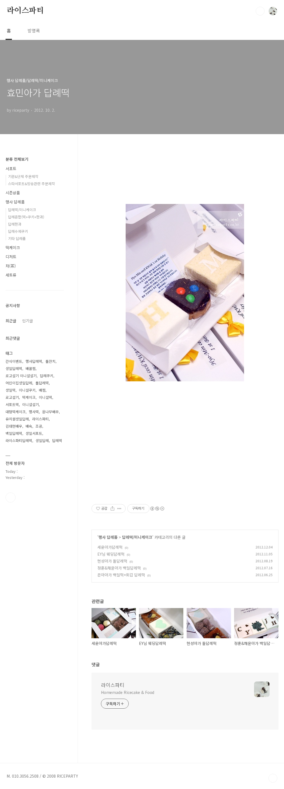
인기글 (27, 320)
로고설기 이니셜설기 (21, 375)
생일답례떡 (14, 368)
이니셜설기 (30, 404)
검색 (260, 11)
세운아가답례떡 (110, 547)
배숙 (29, 426)
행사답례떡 (34, 361)
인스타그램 (11, 497)
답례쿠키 (46, 375)
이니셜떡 (45, 397)
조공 (39, 426)
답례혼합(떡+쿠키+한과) (26, 216)
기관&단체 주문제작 (23, 176)
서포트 (11, 168)
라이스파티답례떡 (19, 440)
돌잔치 (50, 361)
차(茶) (11, 266)
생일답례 (42, 440)
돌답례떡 (42, 382)
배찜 (42, 390)
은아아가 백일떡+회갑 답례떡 (121, 575)
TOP (272, 778)
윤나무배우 (50, 411)
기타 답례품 (17, 238)
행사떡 (34, 411)
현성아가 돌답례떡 (112, 561)
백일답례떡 (14, 433)
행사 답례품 (108, 537)
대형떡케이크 (16, 411)
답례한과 (14, 224)
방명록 (33, 30)
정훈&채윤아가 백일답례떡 (119, 568)
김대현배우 (14, 426)
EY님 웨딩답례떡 (111, 554)
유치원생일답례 (17, 419)
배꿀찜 (31, 368)
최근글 (11, 320)
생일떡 (11, 390)
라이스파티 (25, 11)
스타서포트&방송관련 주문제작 (31, 183)
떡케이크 (13, 247)
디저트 (11, 256)
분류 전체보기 (17, 159)
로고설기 (12, 397)
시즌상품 (13, 192)
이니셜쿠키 (27, 390)
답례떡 (57, 440)
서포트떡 (12, 404)
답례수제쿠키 (18, 231)
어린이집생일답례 (19, 382)
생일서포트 (34, 433)
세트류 (11, 275)
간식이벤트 (14, 361)
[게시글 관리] (119, 508)
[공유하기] (112, 508)
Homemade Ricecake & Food (127, 692)
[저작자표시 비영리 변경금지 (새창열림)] (156, 508)
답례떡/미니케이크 (137, 537)
